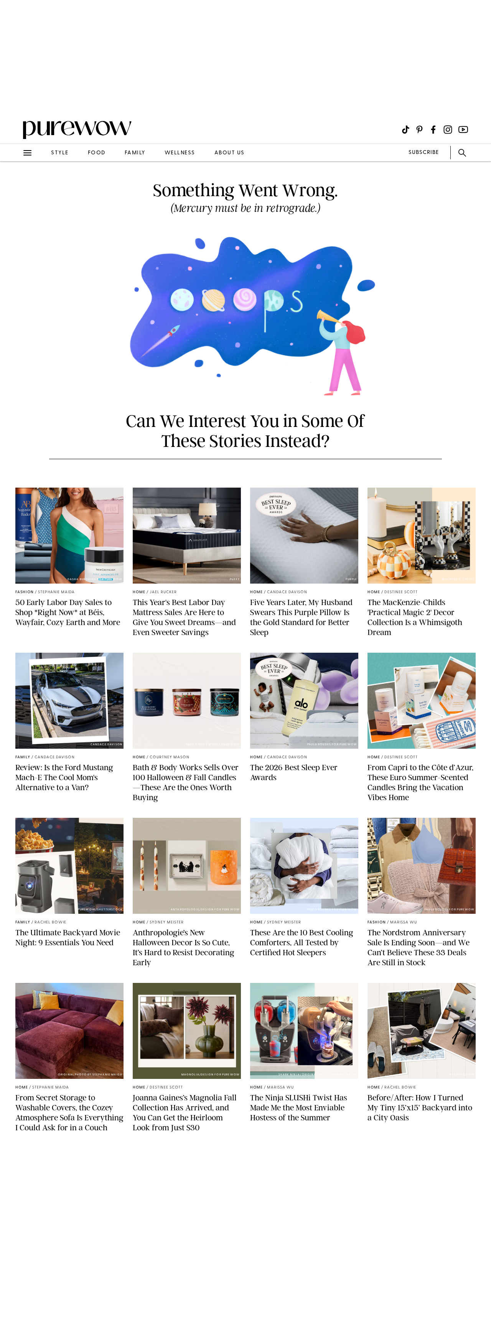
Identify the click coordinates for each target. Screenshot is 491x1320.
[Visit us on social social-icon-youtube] (463, 129)
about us (229, 153)
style (60, 153)
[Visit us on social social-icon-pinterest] (419, 130)
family (135, 153)
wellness (180, 153)
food (96, 153)
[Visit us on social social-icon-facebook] (433, 130)
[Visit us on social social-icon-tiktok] (406, 130)
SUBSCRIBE (424, 152)
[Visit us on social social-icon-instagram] (448, 129)
